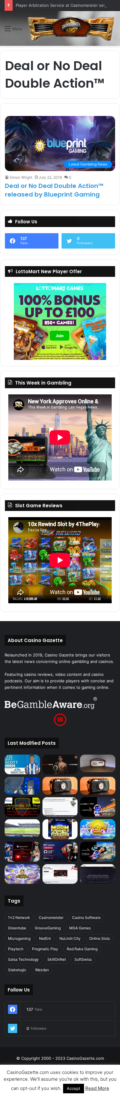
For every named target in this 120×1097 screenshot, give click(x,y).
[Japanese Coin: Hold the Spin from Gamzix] (97, 829)
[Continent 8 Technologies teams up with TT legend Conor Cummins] (97, 874)
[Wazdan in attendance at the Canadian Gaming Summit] (60, 852)
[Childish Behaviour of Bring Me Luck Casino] (97, 785)
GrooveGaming (48, 928)
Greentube (17, 928)
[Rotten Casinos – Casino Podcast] (97, 763)
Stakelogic (17, 969)
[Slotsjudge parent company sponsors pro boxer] (60, 765)
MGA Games (80, 928)
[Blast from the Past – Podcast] (60, 785)
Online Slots (99, 938)
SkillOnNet (56, 959)
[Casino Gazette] (71, 28)
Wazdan (42, 969)
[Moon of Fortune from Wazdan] (60, 829)
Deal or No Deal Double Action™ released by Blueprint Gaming (54, 190)
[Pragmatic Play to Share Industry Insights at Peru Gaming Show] (97, 852)
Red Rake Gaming (82, 949)
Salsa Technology (23, 959)
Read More (97, 1088)
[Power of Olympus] (22, 874)
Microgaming (19, 938)
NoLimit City (70, 938)
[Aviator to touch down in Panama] (60, 874)
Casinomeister (51, 917)
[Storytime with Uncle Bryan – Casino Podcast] (22, 785)
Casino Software (86, 917)
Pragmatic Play (45, 949)
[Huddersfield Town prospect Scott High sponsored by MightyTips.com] (22, 764)
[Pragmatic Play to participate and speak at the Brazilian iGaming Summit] (97, 807)
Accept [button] (73, 1088)
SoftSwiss (83, 959)
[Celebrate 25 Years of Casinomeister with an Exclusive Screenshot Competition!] (22, 807)
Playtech (15, 949)
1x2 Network (19, 917)
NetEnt (45, 938)
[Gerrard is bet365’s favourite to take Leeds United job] (22, 828)
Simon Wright (21, 177)
